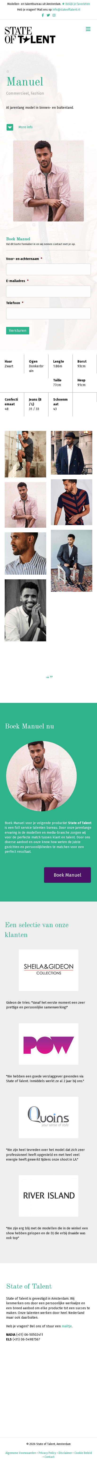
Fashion (37, 93)
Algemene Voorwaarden (20, 1453)
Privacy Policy (47, 1453)
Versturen (17, 330)
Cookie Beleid (83, 1453)
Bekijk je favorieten (77, 4)
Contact (49, 1457)
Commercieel (17, 93)
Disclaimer (65, 1453)
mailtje (67, 1326)
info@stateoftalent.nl (66, 9)
